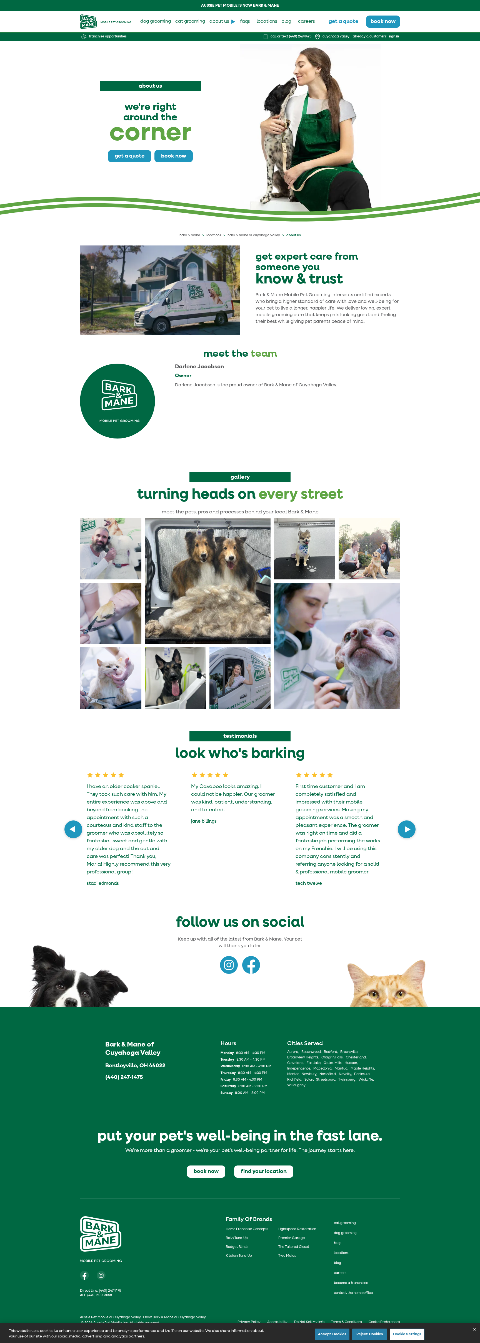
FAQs (337, 1243)
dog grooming (155, 21)
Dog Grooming (345, 1233)
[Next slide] (407, 829)
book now (383, 21)
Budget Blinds (237, 1247)
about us (219, 21)
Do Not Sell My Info (309, 1322)
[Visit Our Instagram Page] (101, 1275)
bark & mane (189, 235)
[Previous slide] (73, 829)
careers (306, 21)
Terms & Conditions (346, 1322)
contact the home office (353, 1293)
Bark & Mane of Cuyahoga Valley (254, 235)
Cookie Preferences (384, 1322)
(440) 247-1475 (124, 1077)
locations (267, 21)
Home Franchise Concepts (247, 1229)
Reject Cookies (369, 1334)
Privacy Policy (249, 1322)
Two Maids (287, 1256)
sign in (394, 36)
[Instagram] (229, 965)
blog (286, 21)
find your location (264, 1171)
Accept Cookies (332, 1334)
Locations (213, 235)
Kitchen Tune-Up (239, 1256)
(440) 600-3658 (99, 1295)
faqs (245, 21)
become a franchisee (351, 1283)
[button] (110, 548)
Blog (337, 1263)
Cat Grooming (345, 1223)
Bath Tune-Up (237, 1238)
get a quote (343, 21)
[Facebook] (251, 965)
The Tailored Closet (293, 1247)
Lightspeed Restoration (297, 1229)
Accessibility (277, 1322)
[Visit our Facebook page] (84, 1275)
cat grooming (190, 21)
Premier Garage (291, 1238)
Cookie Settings (407, 1334)
